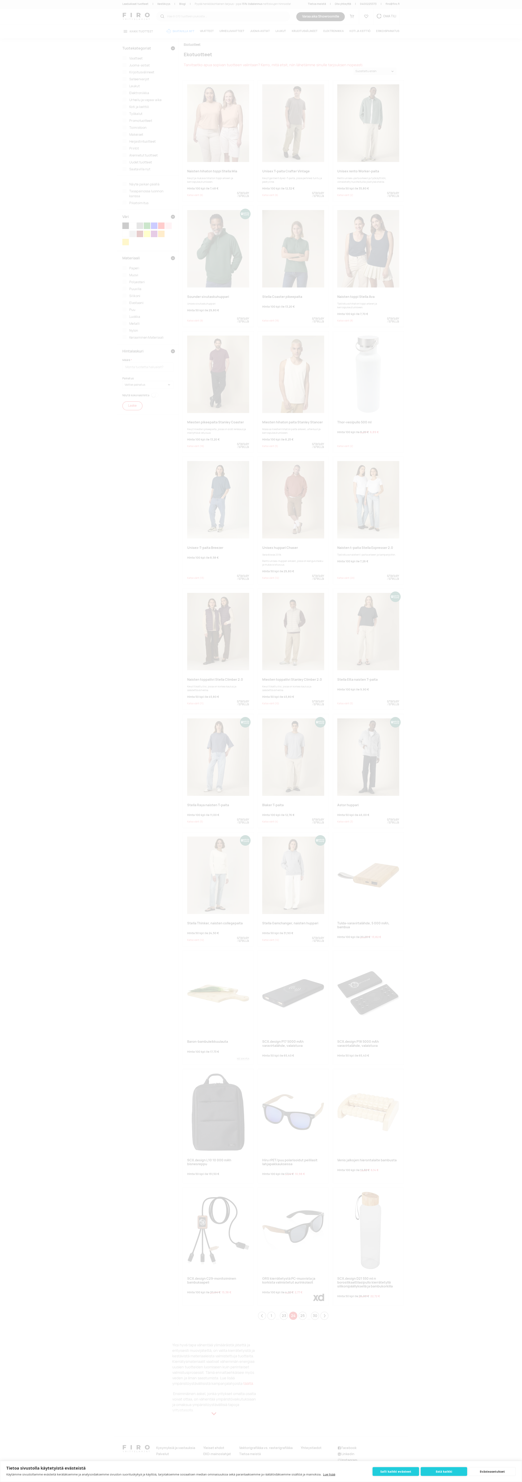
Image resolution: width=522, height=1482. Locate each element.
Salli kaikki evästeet (395, 1471)
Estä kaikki (444, 1471)
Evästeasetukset (492, 1471)
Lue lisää (329, 1474)
